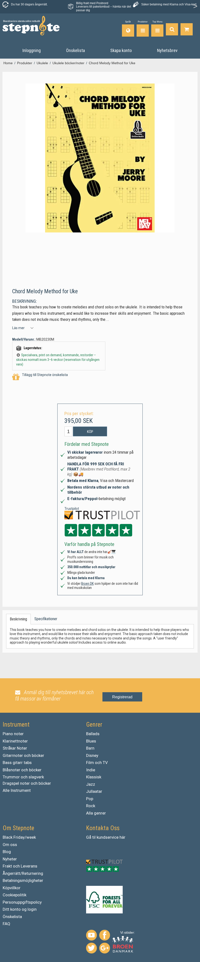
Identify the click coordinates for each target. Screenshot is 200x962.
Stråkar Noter (15, 748)
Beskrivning (18, 619)
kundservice (108, 837)
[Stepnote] (31, 25)
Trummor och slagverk (23, 776)
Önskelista (12, 916)
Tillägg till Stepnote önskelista (45, 375)
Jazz (90, 784)
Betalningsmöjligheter (23, 880)
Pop (89, 798)
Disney (92, 755)
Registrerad (122, 697)
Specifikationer (45, 619)
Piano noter (13, 733)
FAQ (6, 923)
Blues (91, 741)
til (94, 837)
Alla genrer (96, 813)
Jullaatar (94, 791)
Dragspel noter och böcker (27, 783)
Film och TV (97, 762)
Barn (90, 748)
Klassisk (93, 776)
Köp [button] (90, 431)
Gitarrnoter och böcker (23, 755)
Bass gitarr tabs (17, 762)
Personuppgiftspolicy (22, 902)
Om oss (10, 844)
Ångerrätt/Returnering (23, 873)
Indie (90, 769)
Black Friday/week (19, 837)
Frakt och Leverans (20, 866)
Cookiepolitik (14, 894)
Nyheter (10, 859)
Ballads (93, 733)
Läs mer (18, 328)
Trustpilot (71, 509)
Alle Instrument (17, 790)
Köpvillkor (11, 887)
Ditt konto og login (20, 909)
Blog (7, 851)
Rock (90, 805)
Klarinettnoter (15, 741)
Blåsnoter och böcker (22, 769)
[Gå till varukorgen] (186, 28)
